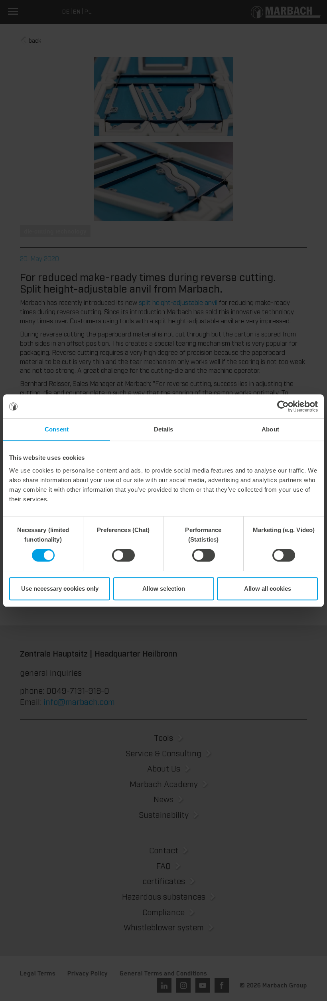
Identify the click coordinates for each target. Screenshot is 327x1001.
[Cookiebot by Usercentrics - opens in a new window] (283, 406)
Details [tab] (163, 429)
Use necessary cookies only (59, 588)
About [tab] (270, 429)
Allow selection (163, 588)
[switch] (123, 555)
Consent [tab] (57, 429)
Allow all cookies (267, 588)
